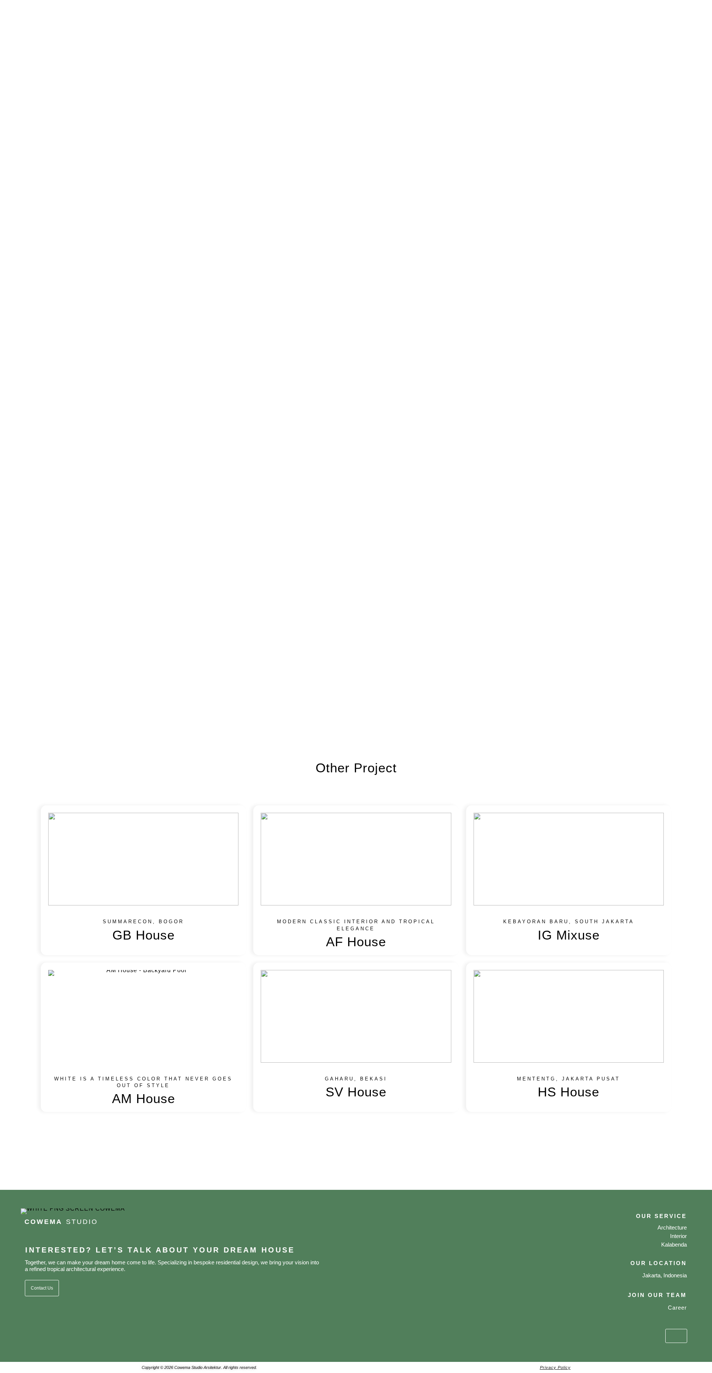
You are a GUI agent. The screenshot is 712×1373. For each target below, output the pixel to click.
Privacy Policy (555, 1367)
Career (677, 1307)
